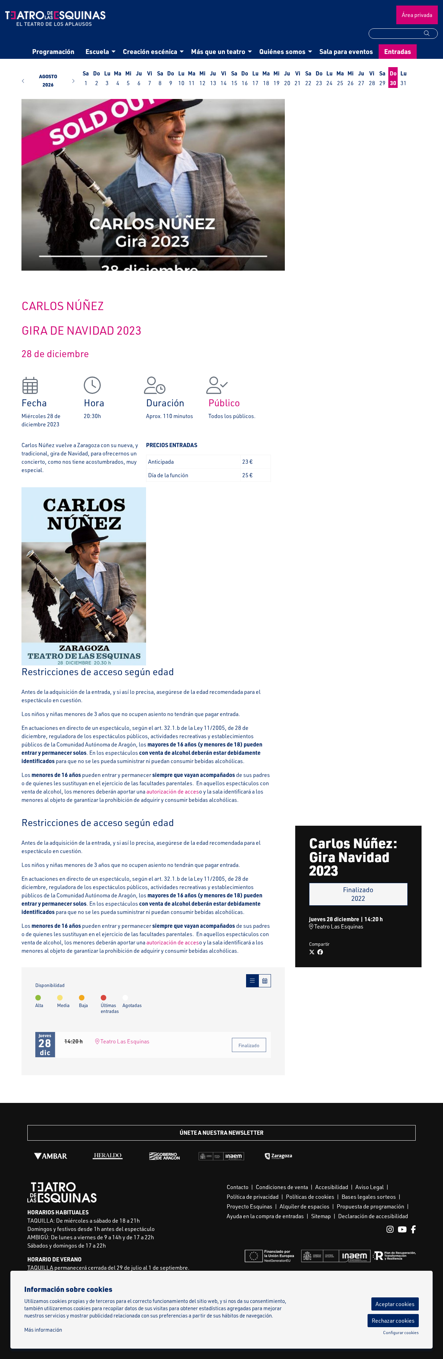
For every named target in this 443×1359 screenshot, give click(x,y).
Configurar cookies (401, 1333)
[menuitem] (53, 51)
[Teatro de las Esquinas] (55, 21)
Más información (43, 1329)
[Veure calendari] (265, 980)
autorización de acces (172, 791)
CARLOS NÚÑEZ (62, 305)
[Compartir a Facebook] (320, 952)
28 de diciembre (55, 353)
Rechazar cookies (393, 1320)
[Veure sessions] (252, 980)
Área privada (417, 14)
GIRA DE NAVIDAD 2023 (81, 330)
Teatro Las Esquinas (124, 1041)
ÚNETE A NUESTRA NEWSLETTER (221, 1132)
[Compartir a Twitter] (312, 952)
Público (224, 403)
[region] (153, 185)
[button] (431, 33)
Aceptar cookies (395, 1304)
